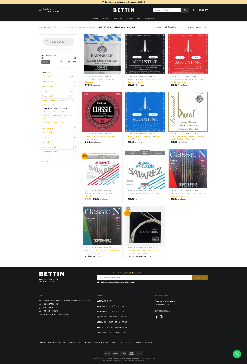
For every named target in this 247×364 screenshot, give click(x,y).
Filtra (45, 62)
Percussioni (46, 133)
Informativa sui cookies (134, 361)
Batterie (45, 91)
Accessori (45, 77)
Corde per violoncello (53, 122)
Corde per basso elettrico (55, 105)
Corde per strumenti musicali (74, 27)
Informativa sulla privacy (124, 282)
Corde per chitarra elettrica (55, 112)
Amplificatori (47, 82)
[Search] (185, 10)
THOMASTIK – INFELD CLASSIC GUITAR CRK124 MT (144, 251)
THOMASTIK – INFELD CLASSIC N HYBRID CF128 (102, 251)
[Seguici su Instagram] (161, 317)
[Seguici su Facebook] (156, 317)
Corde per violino (51, 119)
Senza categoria (48, 147)
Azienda (105, 18)
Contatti (149, 18)
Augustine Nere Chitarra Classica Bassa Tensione (144, 80)
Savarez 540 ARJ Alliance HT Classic (99, 194)
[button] (237, 354)
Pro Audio (45, 142)
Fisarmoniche (47, 128)
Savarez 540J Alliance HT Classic (144, 193)
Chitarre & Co (47, 96)
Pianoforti (45, 137)
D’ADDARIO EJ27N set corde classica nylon (99, 137)
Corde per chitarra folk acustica (57, 115)
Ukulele (44, 161)
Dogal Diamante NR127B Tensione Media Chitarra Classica (187, 137)
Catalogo (117, 18)
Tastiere (45, 156)
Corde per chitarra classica (55, 108)
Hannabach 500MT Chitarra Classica (99, 80)
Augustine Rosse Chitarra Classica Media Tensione (187, 80)
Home (95, 18)
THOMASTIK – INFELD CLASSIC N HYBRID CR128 (187, 194)
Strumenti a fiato (49, 152)
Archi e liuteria (47, 86)
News (139, 18)
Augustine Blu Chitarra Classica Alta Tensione (143, 137)
